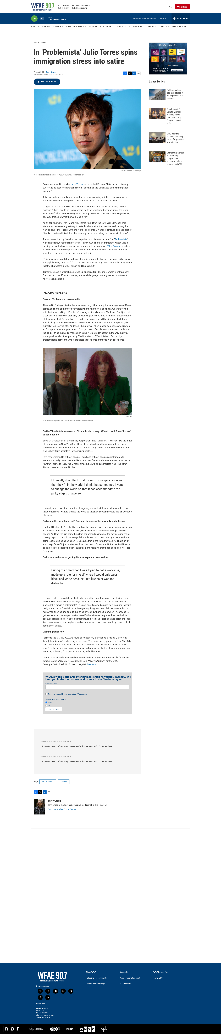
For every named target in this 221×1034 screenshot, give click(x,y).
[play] (34, 18)
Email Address (51, 684)
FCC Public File (125, 984)
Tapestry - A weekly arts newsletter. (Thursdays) (67, 694)
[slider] (46, 18)
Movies (64, 782)
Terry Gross (51, 72)
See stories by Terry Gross (62, 809)
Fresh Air (91, 664)
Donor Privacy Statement (130, 978)
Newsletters (179, 27)
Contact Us (124, 972)
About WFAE (91, 972)
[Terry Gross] (39, 806)
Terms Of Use (158, 978)
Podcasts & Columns (100, 27)
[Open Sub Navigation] (39, 27)
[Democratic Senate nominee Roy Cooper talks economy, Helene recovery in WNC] (157, 156)
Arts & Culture (40, 42)
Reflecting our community (96, 978)
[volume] (42, 18)
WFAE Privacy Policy (161, 972)
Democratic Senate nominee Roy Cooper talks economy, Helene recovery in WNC (175, 158)
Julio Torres (77, 184)
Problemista (121, 239)
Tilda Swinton (114, 246)
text (49, 705)
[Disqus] (110, 863)
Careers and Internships (95, 984)
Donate (183, 6)
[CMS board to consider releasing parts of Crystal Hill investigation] (157, 137)
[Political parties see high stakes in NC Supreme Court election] (157, 94)
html (49, 702)
